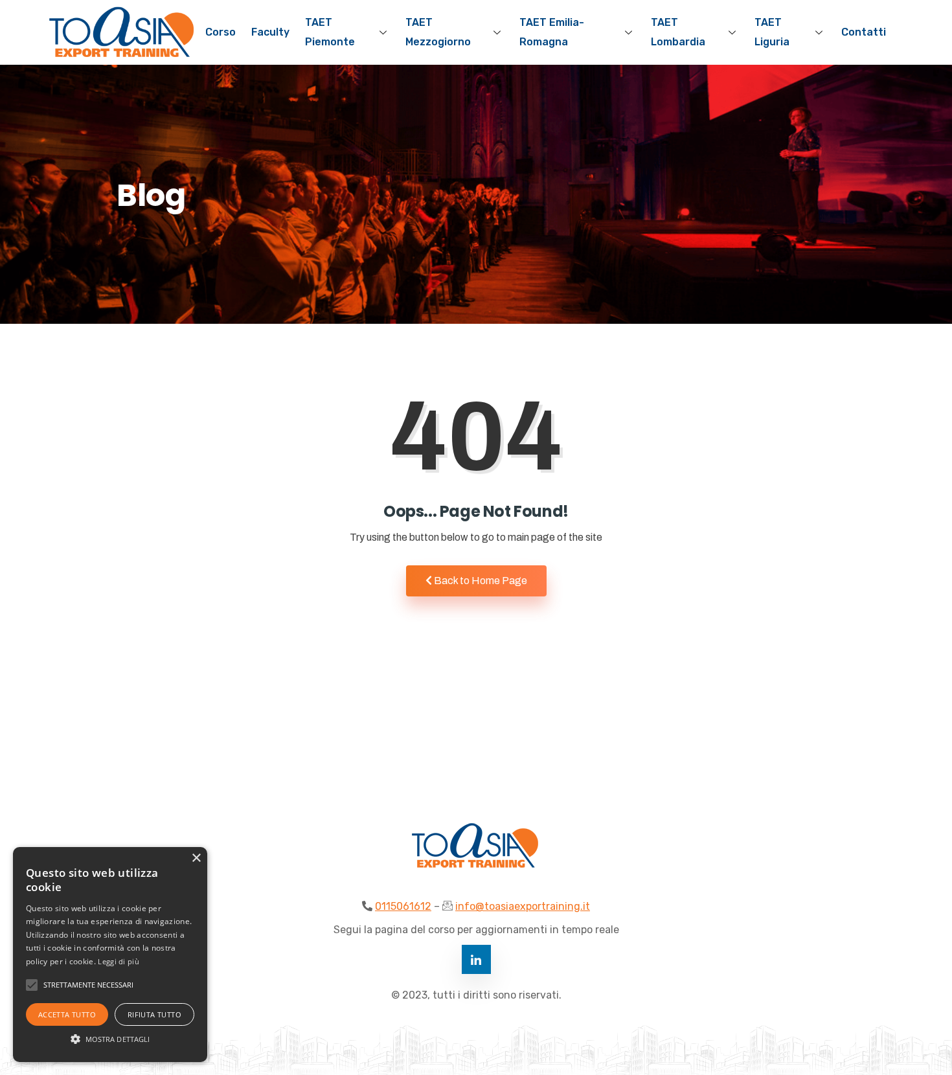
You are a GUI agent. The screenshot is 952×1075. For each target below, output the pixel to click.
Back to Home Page (479, 580)
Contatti (863, 32)
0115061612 (403, 906)
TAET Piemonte (330, 32)
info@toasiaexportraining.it (522, 906)
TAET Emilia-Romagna (551, 32)
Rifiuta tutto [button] (154, 1014)
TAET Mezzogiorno (438, 32)
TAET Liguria (771, 32)
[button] (110, 1038)
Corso (220, 32)
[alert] (110, 954)
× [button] (196, 858)
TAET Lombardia (678, 32)
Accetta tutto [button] (67, 1014)
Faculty (270, 32)
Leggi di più (118, 961)
